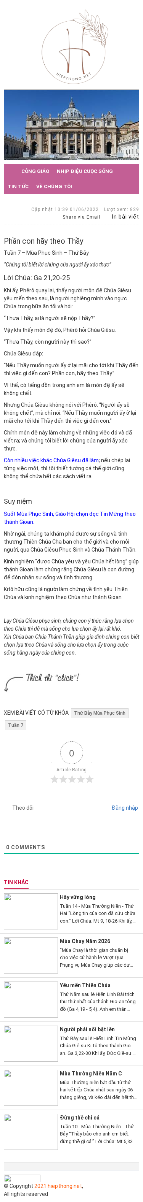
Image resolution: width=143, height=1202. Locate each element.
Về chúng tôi (54, 186)
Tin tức (18, 186)
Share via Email (80, 217)
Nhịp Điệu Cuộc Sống (85, 171)
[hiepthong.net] (75, 46)
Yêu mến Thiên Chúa (85, 985)
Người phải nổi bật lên (87, 1029)
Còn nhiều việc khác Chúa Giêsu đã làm (51, 460)
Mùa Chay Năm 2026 (85, 941)
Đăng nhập (124, 808)
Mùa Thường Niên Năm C (91, 1073)
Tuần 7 (15, 725)
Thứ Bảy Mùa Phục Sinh (99, 713)
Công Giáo (35, 171)
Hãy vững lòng (78, 897)
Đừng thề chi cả (80, 1118)
